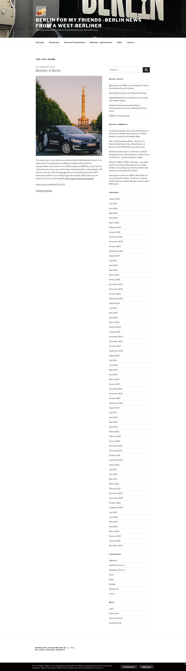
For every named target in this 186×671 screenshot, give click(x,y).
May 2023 (113, 370)
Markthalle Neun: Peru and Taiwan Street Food (128, 93)
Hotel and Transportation (74, 42)
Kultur (119, 42)
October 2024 (115, 294)
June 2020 (113, 517)
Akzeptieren (129, 666)
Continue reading (44, 191)
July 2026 (113, 203)
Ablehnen (146, 666)
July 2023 (113, 360)
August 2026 (114, 199)
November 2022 (115, 393)
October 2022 (114, 398)
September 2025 (116, 251)
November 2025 (116, 241)
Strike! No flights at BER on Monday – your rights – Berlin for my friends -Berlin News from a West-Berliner (129, 165)
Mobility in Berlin (48, 71)
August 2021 (114, 465)
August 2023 (114, 355)
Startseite (40, 42)
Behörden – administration (101, 42)
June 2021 (113, 474)
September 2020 (116, 507)
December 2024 (115, 284)
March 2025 (114, 275)
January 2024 (114, 332)
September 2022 (116, 403)
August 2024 (114, 303)
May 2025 (113, 270)
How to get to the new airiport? (79, 178)
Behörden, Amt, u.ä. (117, 565)
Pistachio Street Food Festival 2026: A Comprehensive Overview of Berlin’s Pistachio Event (127, 108)
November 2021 (115, 450)
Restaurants (54, 42)
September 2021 (116, 460)
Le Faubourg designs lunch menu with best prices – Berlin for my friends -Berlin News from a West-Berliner (129, 134)
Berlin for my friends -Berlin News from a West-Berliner (89, 22)
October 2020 (115, 503)
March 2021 (114, 484)
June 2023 (113, 365)
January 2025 (114, 279)
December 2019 (115, 545)
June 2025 (113, 265)
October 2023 (115, 346)
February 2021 (115, 488)
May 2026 (113, 213)
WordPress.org (115, 623)
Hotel (111, 575)
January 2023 (114, 384)
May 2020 (113, 522)
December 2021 (115, 446)
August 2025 (114, 256)
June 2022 (113, 417)
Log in (111, 609)
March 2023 (114, 379)
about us (130, 42)
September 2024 (116, 298)
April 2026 (113, 218)
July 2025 (113, 260)
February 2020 (115, 536)
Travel (111, 594)
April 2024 (113, 318)
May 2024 (113, 313)
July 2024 (113, 308)
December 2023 (115, 336)
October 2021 (114, 455)
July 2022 (113, 412)
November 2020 (116, 498)
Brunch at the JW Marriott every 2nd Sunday (127, 147)
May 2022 (113, 422)
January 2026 (114, 232)
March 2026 (114, 223)
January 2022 (114, 441)
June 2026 (113, 208)
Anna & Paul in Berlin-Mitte (129, 136)
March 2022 (114, 431)
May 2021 (113, 479)
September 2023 (116, 351)
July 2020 (113, 512)
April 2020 (113, 526)
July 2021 (113, 469)
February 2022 (115, 436)
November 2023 (116, 341)
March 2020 (114, 531)
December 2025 (115, 237)
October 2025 (115, 246)
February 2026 (115, 227)
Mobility (112, 584)
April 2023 (113, 374)
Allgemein (113, 560)
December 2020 (116, 493)
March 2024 (114, 322)
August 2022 (114, 408)
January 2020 (114, 541)
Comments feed (115, 618)
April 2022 (113, 427)
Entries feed (114, 613)
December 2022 (115, 389)
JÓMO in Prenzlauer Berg (119, 116)
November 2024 (116, 289)
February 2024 (115, 327)
